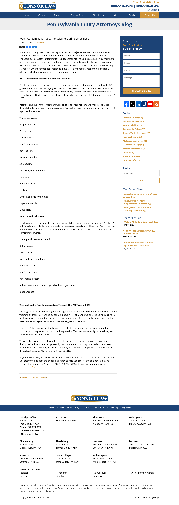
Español (132, 15)
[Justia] (144, 104)
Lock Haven (25, 475)
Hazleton (23, 472)
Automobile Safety (134, 129)
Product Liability (133, 125)
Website (41, 15)
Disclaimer (86, 407)
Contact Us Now (141, 90)
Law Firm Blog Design (146, 497)
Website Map (112, 407)
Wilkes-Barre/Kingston (142, 472)
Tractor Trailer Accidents (136, 133)
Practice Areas (77, 15)
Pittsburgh (62, 472)
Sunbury (98, 475)
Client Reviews (99, 15)
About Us (58, 15)
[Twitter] (132, 104)
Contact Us (150, 15)
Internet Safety (131, 160)
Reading (61, 475)
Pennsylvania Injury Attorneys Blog (37, 6)
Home (26, 15)
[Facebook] (126, 104)
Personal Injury (32, 367)
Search (141, 180)
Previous (24, 377)
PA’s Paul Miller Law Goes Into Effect (140, 222)
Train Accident (131, 156)
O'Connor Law (42, 497)
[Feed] (156, 104)
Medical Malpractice (134, 148)
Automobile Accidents (135, 121)
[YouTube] (150, 104)
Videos (117, 15)
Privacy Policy (73, 407)
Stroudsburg (100, 472)
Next (44, 377)
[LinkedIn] (138, 104)
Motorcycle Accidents (135, 141)
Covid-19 (128, 152)
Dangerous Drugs (133, 144)
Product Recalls (132, 137)
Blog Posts (126, 407)
